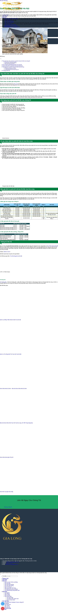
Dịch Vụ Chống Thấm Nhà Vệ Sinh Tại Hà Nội (10, 319)
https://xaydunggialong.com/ (13, 562)
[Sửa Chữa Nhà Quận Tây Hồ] (29, 440)
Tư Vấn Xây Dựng (6, 608)
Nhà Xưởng (7, 595)
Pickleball (7, 603)
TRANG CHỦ (5, 578)
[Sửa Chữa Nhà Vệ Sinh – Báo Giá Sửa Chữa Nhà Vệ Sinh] (29, 371)
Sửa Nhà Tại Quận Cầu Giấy (6, 491)
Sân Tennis (7, 605)
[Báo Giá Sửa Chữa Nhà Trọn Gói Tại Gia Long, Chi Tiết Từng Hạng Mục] (29, 405)
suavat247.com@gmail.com (11, 564)
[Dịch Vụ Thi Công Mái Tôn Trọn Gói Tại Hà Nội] (29, 336)
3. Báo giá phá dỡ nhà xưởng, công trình (12, 69)
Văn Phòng (7, 594)
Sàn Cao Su (7, 607)
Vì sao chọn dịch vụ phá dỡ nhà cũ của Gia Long (13, 65)
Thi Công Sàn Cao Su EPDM (11, 25)
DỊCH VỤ (4, 17)
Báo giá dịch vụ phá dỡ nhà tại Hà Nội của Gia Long (13, 66)
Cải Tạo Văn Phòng (9, 585)
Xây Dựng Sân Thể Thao (10, 24)
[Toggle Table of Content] (1, 58)
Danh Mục (4, 591)
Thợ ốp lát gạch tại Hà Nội (16, 256)
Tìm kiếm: (4, 576)
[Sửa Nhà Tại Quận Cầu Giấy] (29, 474)
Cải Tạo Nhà (7, 583)
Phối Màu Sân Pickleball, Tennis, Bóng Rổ (14, 602)
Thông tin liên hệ (6, 70)
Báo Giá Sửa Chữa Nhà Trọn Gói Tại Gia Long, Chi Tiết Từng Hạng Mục (16, 422)
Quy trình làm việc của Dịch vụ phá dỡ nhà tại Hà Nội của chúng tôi (16, 61)
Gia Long (16, 83)
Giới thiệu (4, 579)
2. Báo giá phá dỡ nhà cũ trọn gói (10, 68)
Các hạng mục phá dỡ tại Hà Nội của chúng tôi (12, 64)
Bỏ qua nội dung (3, 0)
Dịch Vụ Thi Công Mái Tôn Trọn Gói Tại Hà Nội (10, 354)
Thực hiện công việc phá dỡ (9, 63)
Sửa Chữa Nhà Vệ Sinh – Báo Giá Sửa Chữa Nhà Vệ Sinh (13, 388)
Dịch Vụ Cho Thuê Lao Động (11, 582)
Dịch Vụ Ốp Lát (8, 586)
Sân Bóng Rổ (8, 604)
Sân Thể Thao (5, 601)
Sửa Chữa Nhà (8, 596)
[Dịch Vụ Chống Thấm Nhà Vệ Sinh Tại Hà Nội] (29, 302)
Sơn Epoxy (7, 592)
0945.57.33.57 (7, 26)
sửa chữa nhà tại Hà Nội (52, 246)
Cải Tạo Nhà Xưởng (9, 584)
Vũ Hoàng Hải (3, 282)
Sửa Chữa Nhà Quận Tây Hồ (6, 457)
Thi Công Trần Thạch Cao (13, 598)
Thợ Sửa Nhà (10, 597)
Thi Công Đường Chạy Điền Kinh (12, 27)
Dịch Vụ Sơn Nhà (11, 599)
